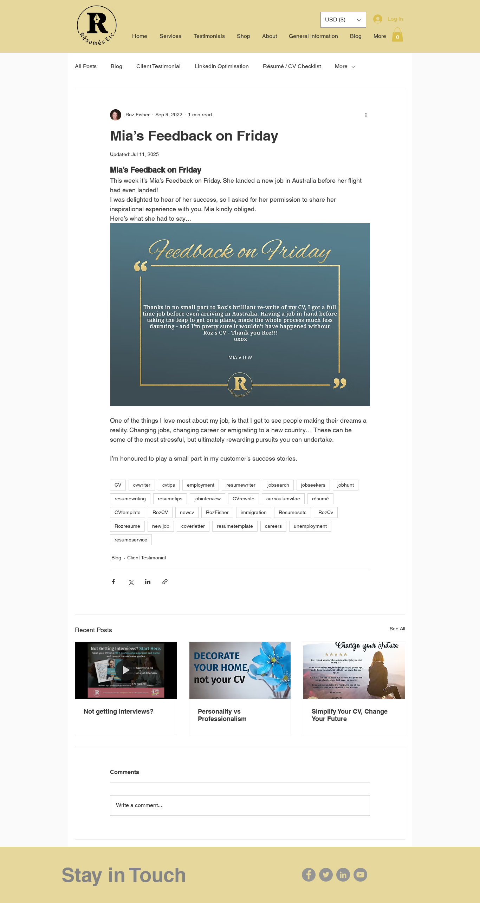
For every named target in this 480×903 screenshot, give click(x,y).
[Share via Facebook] (113, 581)
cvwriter (141, 485)
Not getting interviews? (119, 711)
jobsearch (278, 485)
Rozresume (127, 526)
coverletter (193, 526)
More (341, 66)
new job (160, 526)
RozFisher (217, 512)
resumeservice (131, 540)
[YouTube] (360, 875)
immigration (254, 512)
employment (200, 485)
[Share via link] (165, 581)
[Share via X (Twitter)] (130, 581)
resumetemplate (235, 526)
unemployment (310, 526)
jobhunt (345, 485)
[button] (397, 34)
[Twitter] (326, 875)
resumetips (170, 498)
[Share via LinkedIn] (147, 581)
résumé (320, 498)
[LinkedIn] (343, 875)
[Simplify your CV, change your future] (354, 670)
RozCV (160, 512)
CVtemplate (128, 512)
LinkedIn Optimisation (222, 66)
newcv (187, 512)
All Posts (86, 66)
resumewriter (240, 485)
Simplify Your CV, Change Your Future (350, 715)
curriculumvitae (283, 498)
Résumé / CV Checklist (292, 66)
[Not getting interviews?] (126, 670)
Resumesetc (292, 512)
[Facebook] (309, 875)
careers (273, 526)
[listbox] (343, 20)
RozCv (325, 512)
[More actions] (366, 115)
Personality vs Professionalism (222, 715)
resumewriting (130, 498)
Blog (116, 66)
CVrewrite (243, 498)
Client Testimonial (158, 66)
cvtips (168, 485)
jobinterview (207, 498)
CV (118, 485)
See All (397, 628)
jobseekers (313, 485)
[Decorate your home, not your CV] (240, 670)
